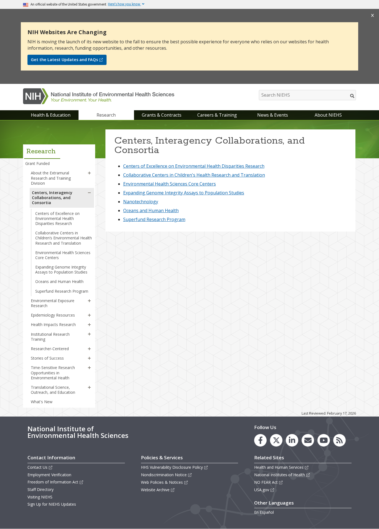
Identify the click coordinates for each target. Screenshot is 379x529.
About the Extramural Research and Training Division (51, 177)
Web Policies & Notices (162, 482)
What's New (41, 401)
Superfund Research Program (61, 291)
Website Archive (155, 489)
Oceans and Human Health (59, 281)
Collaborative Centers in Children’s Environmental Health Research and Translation (63, 237)
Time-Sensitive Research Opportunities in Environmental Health (53, 372)
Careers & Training (217, 115)
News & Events (272, 115)
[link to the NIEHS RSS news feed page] (339, 440)
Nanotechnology (140, 202)
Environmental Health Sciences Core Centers (62, 255)
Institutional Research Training (50, 337)
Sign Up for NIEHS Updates (51, 504)
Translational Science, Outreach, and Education (53, 390)
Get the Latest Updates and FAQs (64, 59)
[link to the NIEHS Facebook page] (260, 440)
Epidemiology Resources (53, 315)
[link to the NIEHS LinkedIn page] (292, 440)
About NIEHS (328, 115)
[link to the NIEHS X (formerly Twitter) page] (276, 440)
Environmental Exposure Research (52, 303)
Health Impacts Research (53, 324)
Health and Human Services (279, 467)
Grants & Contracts (161, 115)
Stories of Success (47, 358)
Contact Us (37, 467)
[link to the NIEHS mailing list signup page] (308, 440)
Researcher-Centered (50, 348)
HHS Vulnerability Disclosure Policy (172, 467)
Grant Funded (37, 163)
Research (106, 115)
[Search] (352, 95)
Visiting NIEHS (39, 497)
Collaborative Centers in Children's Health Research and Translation (194, 175)
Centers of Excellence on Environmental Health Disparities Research (57, 218)
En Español (264, 512)
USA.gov (261, 489)
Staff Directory (40, 489)
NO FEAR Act (266, 482)
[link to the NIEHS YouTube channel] (323, 440)
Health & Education (50, 115)
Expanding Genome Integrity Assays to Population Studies (61, 269)
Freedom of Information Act (52, 482)
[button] (89, 173)
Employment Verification (49, 474)
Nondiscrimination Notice (164, 474)
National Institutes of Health (279, 474)
